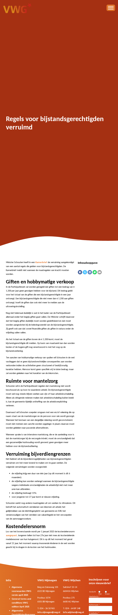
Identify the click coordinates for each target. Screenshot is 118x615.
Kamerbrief (41, 262)
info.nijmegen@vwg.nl (48, 612)
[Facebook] (80, 272)
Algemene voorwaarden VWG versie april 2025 (21, 591)
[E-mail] (99, 272)
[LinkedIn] (90, 272)
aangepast (11, 535)
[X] (85, 272)
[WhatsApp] (95, 272)
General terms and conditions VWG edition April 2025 (21, 602)
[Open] (110, 8)
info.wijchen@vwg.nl (73, 612)
